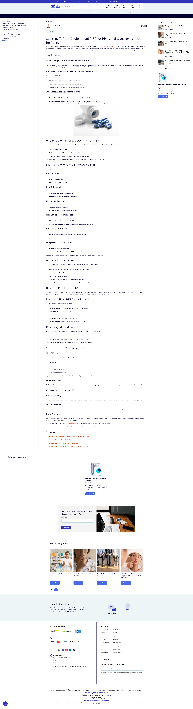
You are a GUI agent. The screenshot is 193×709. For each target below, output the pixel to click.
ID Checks (115, 629)
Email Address (65, 517)
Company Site (116, 649)
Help (102, 635)
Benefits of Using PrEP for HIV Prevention (13, 31)
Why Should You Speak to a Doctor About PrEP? (15, 23)
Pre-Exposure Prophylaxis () (108, 46)
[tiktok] (74, 650)
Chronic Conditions (81, 12)
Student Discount (117, 642)
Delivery (103, 649)
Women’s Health (66, 12)
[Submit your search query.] (102, 6)
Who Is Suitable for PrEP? (9, 27)
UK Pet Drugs (116, 645)
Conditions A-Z (105, 639)
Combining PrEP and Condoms (11, 33)
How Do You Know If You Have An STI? (107, 575)
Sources (5, 40)
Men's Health (53, 12)
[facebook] (63, 650)
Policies (103, 645)
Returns (103, 632)
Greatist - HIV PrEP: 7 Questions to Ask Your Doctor (63, 443)
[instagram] (66, 650)
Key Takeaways (7, 21)
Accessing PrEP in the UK (9, 36)
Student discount (138, 1)
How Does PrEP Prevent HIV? (10, 29)
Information (104, 626)
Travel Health (119, 12)
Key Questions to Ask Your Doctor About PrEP (14, 25)
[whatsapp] (142, 26)
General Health (95, 12)
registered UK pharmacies (66, 1)
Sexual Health (107, 12)
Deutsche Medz (117, 652)
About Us (115, 632)
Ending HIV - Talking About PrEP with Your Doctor (63, 440)
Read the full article (169, 29)
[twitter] (144, 26)
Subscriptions (104, 655)
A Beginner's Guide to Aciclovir (60, 574)
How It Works (104, 629)
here (73, 16)
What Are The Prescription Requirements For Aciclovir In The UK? (131, 576)
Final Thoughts (6, 38)
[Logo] (55, 6)
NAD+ (141, 12)
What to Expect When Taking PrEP (11, 35)
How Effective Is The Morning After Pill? (83, 575)
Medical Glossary (105, 659)
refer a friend (124, 1)
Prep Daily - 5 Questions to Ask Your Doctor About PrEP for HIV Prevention (70, 436)
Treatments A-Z (105, 642)
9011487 (108, 695)
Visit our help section (68, 611)
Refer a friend (104, 652)
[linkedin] (146, 26)
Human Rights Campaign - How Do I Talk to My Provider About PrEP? (69, 446)
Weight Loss (131, 12)
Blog (114, 635)
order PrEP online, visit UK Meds (71, 423)
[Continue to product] (61, 560)
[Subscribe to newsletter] (141, 669)
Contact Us (115, 639)
